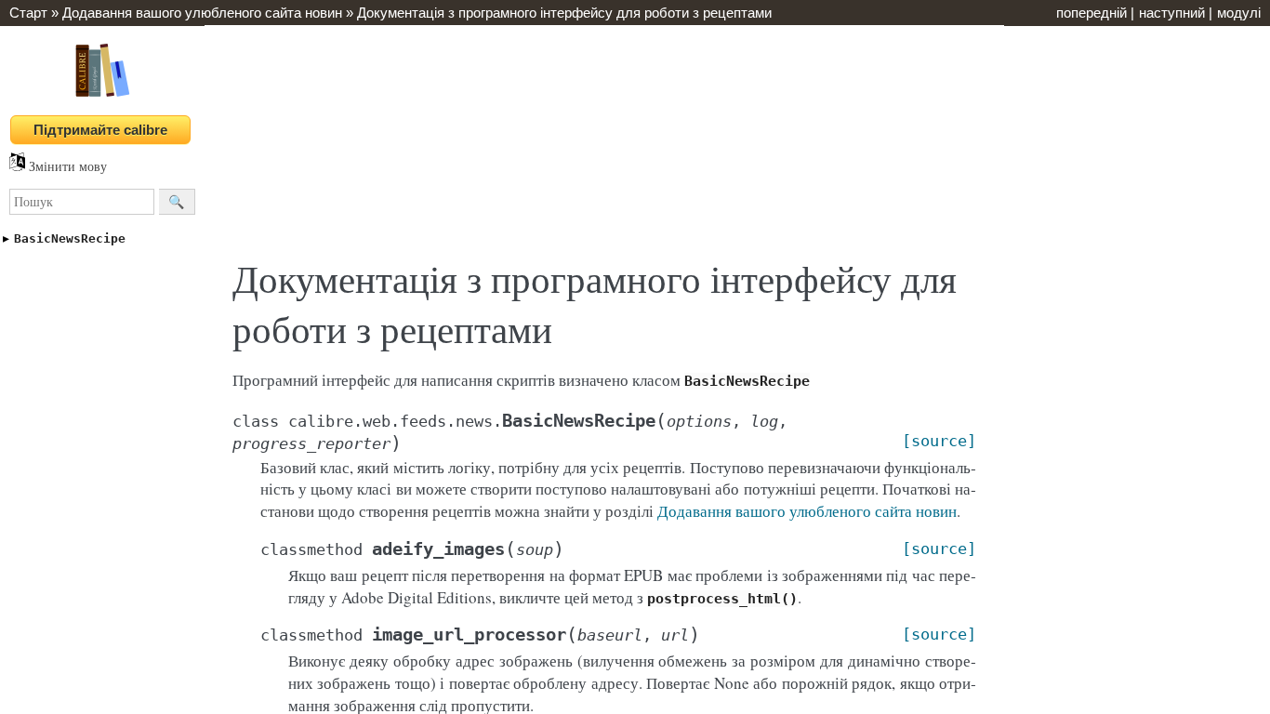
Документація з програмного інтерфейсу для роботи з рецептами (564, 12)
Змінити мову (66, 166)
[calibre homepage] (102, 96)
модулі (1239, 12)
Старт (28, 12)
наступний (1172, 12)
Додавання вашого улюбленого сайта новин (202, 12)
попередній (1091, 12)
